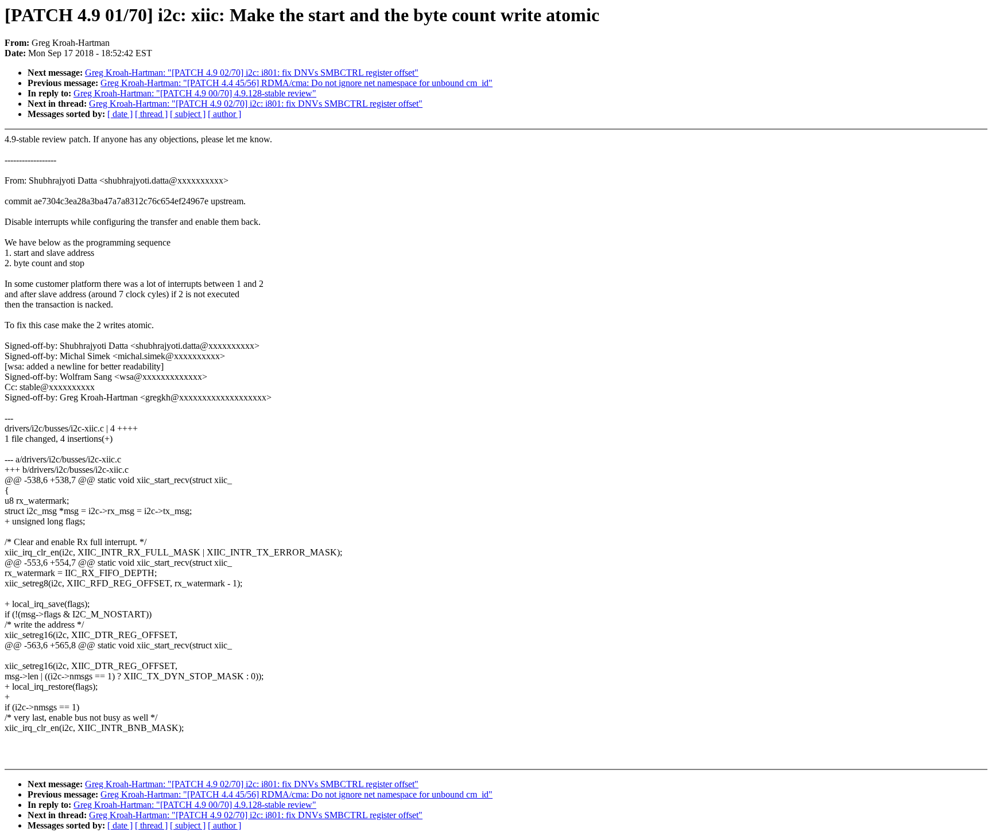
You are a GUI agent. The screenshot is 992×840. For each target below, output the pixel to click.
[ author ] (224, 114)
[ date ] (120, 114)
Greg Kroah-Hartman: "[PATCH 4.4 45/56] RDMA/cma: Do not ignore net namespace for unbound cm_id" (296, 83)
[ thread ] (151, 114)
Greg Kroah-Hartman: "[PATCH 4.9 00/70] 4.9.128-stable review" (194, 93)
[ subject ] (188, 114)
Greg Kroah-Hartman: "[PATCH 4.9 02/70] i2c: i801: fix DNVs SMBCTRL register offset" (251, 72)
